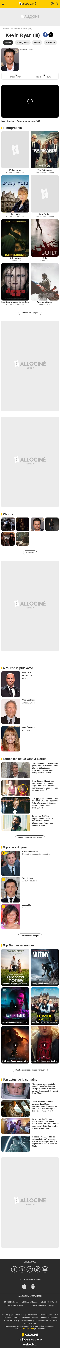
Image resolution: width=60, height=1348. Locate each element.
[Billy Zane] (10, 684)
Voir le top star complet (30, 936)
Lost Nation (44, 214)
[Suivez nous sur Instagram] (30, 1269)
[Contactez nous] (45, 1269)
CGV (56, 1315)
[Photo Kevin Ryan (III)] (8, 524)
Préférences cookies (30, 1318)
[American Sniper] (45, 282)
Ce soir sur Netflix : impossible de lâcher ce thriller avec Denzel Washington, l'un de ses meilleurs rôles (42, 820)
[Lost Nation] (45, 194)
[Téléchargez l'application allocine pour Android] (34, 1286)
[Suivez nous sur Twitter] (22, 1269)
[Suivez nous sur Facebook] (14, 1269)
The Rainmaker (45, 170)
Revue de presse (10, 1320)
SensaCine (27, 1302)
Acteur (29, 50)
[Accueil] (27, 4)
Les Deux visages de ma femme (15, 302)
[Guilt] (45, 238)
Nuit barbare (15, 258)
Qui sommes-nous (17, 1315)
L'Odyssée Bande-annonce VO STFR (15, 1061)
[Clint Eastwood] (10, 711)
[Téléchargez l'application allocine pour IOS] (26, 1286)
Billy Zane (26, 672)
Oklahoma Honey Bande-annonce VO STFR (15, 984)
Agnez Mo (26, 905)
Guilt (44, 258)
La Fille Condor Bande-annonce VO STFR (15, 1022)
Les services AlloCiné (43, 1320)
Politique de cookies (12, 1318)
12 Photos (30, 553)
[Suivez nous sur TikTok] (37, 1269)
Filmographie (12, 128)
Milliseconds (15, 170)
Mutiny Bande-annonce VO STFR (45, 984)
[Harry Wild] (15, 194)
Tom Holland (27, 878)
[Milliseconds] (15, 150)
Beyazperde (46, 1302)
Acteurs (18, 28)
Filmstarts (7, 1302)
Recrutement (32, 1315)
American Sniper (44, 302)
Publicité (42, 1315)
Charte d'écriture (26, 1320)
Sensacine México (39, 1305)
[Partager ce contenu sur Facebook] (45, 34)
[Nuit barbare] (15, 238)
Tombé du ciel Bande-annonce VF (45, 1022)
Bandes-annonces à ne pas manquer (30, 1070)
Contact (5, 1315)
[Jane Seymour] (10, 738)
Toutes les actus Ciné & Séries (30, 838)
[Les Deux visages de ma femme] (15, 282)
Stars (11, 28)
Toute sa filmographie (30, 313)
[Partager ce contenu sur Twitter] (50, 34)
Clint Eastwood (28, 700)
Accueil (5, 28)
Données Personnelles (48, 1318)
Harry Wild (15, 214)
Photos (8, 514)
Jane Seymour (28, 727)
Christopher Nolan (30, 852)
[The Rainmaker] (45, 150)
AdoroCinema (12, 1305)
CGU (50, 1315)
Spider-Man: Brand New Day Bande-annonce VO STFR (45, 1061)
